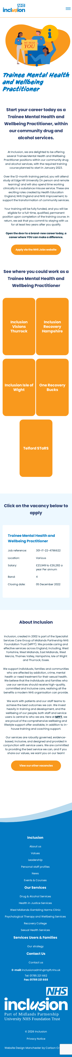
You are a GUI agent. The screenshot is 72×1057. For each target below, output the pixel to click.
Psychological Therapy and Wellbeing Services (35, 916)
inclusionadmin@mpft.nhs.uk (41, 970)
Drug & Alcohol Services (35, 896)
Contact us (36, 962)
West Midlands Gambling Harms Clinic (35, 910)
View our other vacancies (36, 765)
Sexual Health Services (35, 930)
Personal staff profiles (35, 867)
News (35, 873)
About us (35, 846)
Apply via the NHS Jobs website (36, 249)
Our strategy (35, 946)
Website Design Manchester (23, 1048)
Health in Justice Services (35, 903)
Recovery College (35, 923)
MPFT (58, 717)
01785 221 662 (38, 975)
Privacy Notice (36, 1039)
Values (35, 853)
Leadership (35, 860)
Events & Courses (35, 880)
